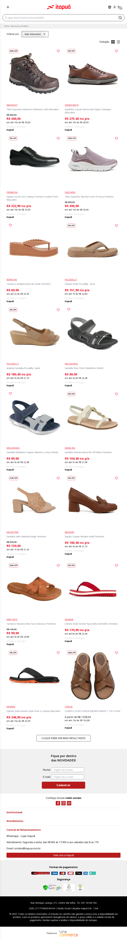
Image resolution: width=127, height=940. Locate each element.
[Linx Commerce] (68, 933)
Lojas (110, 7)
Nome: (46, 769)
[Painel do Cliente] (114, 7)
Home (6, 26)
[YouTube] (69, 803)
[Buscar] (120, 17)
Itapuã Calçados (59, 7)
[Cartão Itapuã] (40, 873)
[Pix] (92, 873)
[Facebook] (58, 803)
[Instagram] (63, 803)
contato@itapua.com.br (27, 848)
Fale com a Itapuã (63, 855)
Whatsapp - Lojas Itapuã (21, 836)
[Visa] (54, 873)
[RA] (80, 887)
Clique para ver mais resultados (63, 738)
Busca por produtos (19, 26)
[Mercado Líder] (69, 887)
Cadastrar (63, 785)
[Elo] (78, 873)
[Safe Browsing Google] (52, 887)
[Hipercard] (70, 873)
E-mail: (46, 777)
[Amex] (85, 873)
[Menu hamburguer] (8, 7)
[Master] (62, 873)
